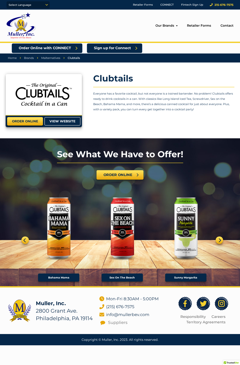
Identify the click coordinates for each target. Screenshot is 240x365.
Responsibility (193, 317)
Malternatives (50, 58)
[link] (44, 94)
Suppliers (118, 322)
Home (12, 58)
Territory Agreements (206, 322)
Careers (219, 317)
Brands (29, 58)
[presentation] (25, 240)
